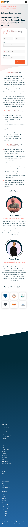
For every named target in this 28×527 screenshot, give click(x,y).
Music (3, 485)
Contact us (4, 502)
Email (4, 42)
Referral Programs (6, 508)
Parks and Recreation (6, 463)
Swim (3, 479)
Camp (3, 447)
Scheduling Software (6, 437)
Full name (5, 36)
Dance (3, 483)
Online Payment (5, 429)
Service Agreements (6, 515)
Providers (4, 467)
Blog (3, 494)
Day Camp (4, 451)
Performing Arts (5, 481)
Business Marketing (6, 435)
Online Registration (6, 427)
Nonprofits (4, 457)
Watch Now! (20, 62)
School (3, 459)
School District (5, 461)
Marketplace (4, 439)
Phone (4, 49)
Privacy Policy (5, 512)
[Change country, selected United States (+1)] (5, 51)
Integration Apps (5, 506)
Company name (6, 55)
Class (3, 445)
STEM (3, 474)
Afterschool (4, 455)
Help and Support (6, 504)
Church (3, 465)
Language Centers (6, 487)
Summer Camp (5, 449)
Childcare (4, 453)
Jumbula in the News (6, 510)
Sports (3, 476)
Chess (3, 478)
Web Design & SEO (6, 431)
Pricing (3, 496)
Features (4, 498)
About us (4, 500)
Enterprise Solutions (6, 433)
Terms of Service (5, 514)
